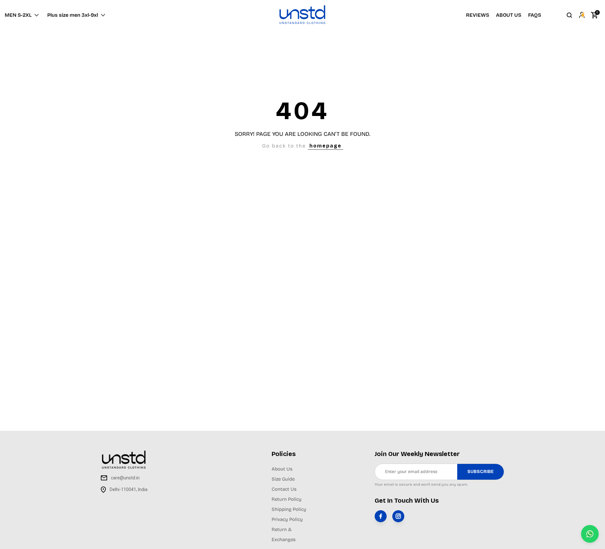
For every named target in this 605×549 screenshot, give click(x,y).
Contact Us (284, 489)
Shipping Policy (289, 509)
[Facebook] (381, 516)
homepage (325, 146)
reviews (477, 15)
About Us (282, 469)
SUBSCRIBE (480, 471)
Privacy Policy (287, 519)
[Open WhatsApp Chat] (590, 534)
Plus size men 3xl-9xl (72, 15)
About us (508, 15)
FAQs (534, 15)
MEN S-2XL (18, 15)
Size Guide (283, 479)
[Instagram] (398, 516)
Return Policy (287, 499)
